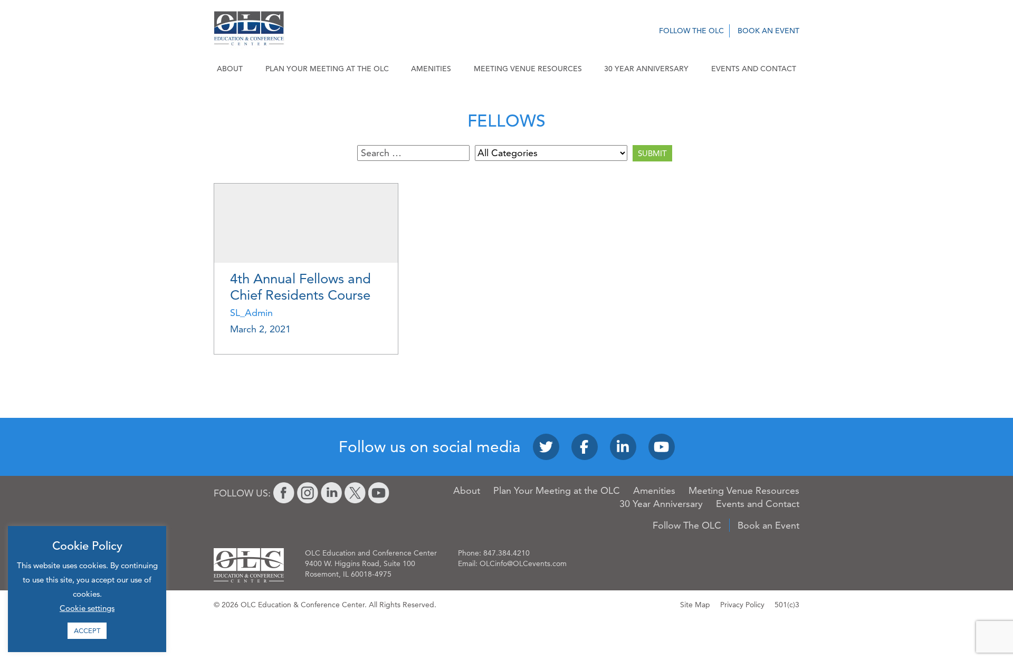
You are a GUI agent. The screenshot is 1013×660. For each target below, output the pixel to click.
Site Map (695, 604)
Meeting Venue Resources (528, 68)
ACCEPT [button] (87, 630)
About (230, 68)
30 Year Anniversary (646, 68)
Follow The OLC (691, 30)
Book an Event (768, 30)
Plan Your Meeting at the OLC (327, 68)
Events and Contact (753, 68)
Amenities (431, 68)
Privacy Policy (742, 604)
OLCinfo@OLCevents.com (523, 563)
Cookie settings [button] (87, 608)
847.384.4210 (506, 553)
